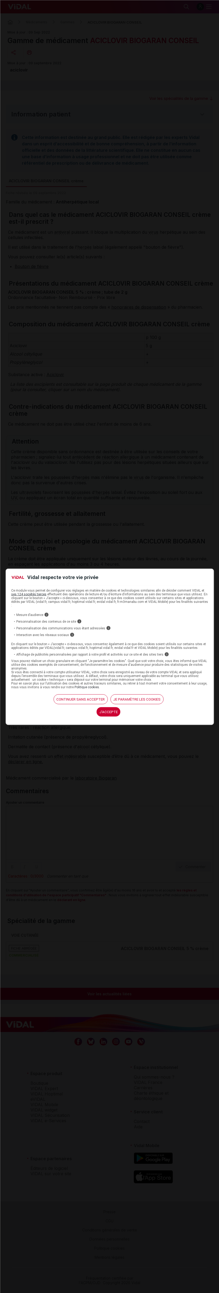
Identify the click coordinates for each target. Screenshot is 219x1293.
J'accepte (108, 712)
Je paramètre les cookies (137, 699)
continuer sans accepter (80, 699)
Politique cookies (87, 687)
